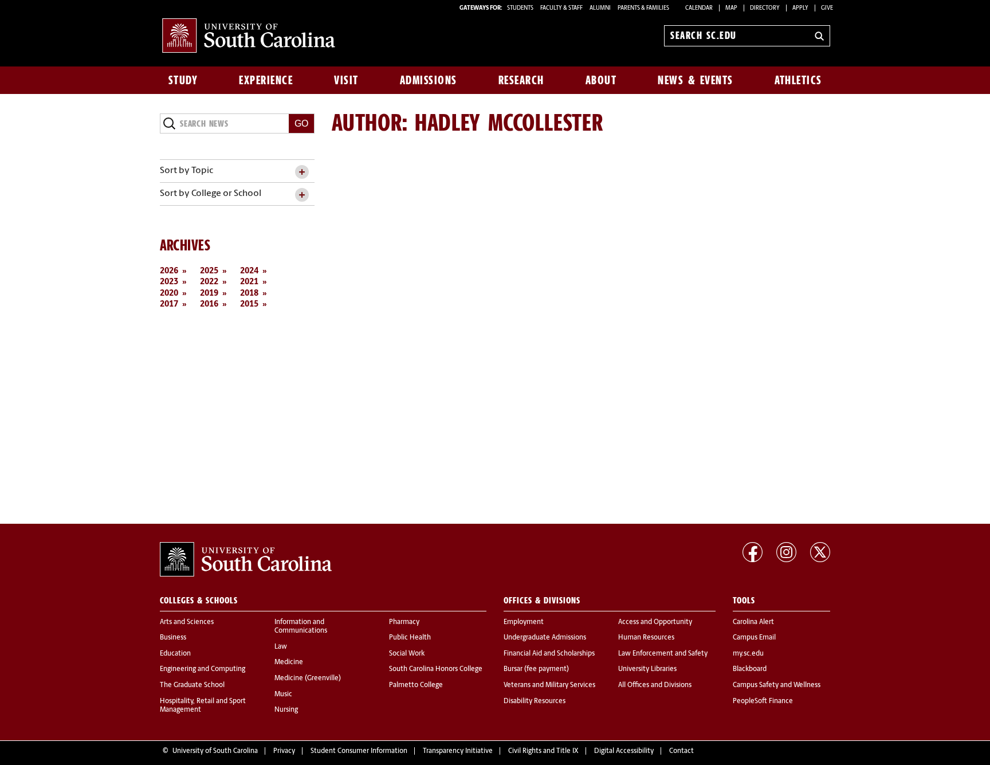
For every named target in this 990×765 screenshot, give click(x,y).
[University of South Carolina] (246, 559)
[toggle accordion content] (301, 172)
